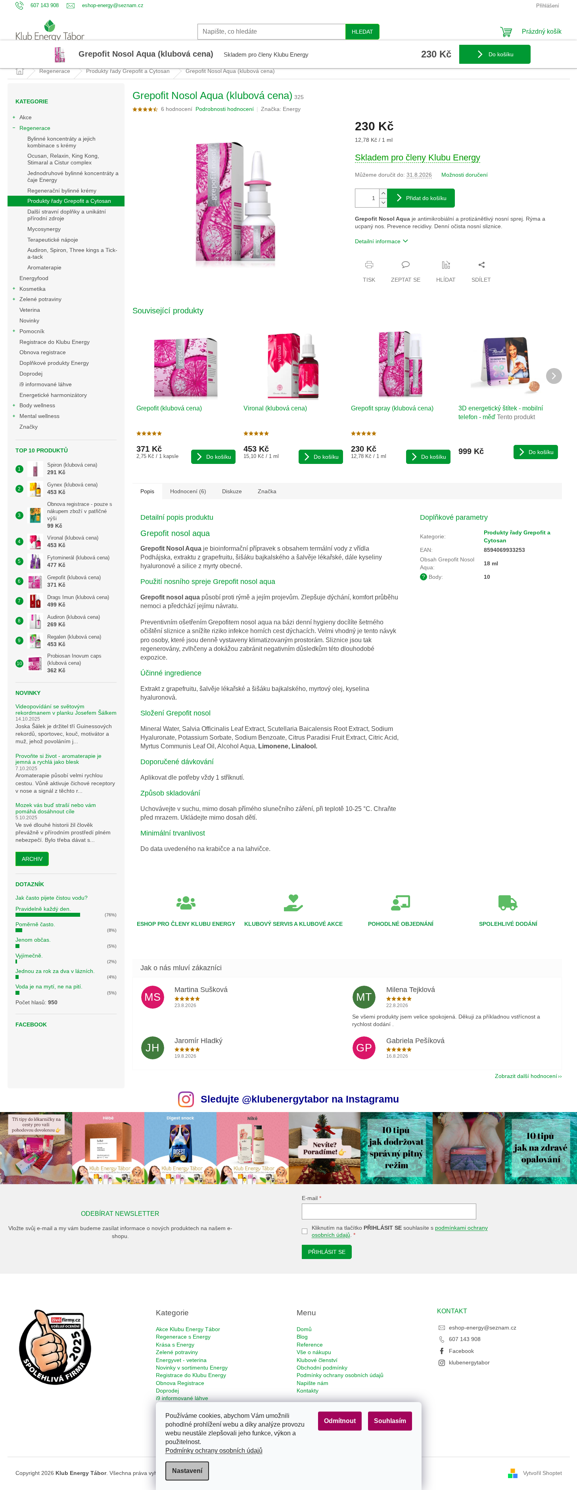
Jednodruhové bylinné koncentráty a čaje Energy (73, 176)
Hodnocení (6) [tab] (188, 491)
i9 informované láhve (45, 384)
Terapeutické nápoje (52, 240)
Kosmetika (32, 289)
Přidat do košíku (426, 198)
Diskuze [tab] (232, 491)
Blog (302, 1337)
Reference (310, 1344)
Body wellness (37, 405)
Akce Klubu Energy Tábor (188, 1329)
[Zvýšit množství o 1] (383, 193)
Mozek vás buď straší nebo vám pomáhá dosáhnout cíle (55, 808)
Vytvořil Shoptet (542, 1472)
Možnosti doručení (464, 175)
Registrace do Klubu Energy (55, 342)
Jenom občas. (33, 940)
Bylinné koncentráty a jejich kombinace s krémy (61, 142)
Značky (28, 427)
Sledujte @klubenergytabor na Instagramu (300, 1099)
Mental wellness (39, 416)
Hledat (362, 32)
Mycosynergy (44, 229)
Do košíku (500, 54)
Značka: (281, 109)
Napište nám (312, 1383)
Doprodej (30, 373)
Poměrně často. (35, 924)
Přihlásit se (326, 1252)
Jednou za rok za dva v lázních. (55, 971)
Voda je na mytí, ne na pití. (48, 986)
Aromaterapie (44, 267)
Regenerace (34, 128)
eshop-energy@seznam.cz (482, 1327)
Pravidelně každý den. (43, 909)
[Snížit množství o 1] (383, 202)
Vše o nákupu (314, 1352)
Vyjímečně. (29, 955)
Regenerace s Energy (183, 1337)
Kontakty (307, 1390)
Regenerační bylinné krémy (61, 190)
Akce (25, 117)
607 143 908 (465, 1339)
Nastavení (187, 1470)
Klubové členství (317, 1360)
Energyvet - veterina (181, 1360)
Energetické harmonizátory (53, 395)
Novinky (29, 320)
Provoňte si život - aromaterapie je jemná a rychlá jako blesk (58, 759)
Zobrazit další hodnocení (526, 1076)
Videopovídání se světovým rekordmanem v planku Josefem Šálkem (66, 709)
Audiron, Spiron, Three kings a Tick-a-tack (72, 253)
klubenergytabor (469, 1362)
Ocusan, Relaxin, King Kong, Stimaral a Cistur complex (63, 159)
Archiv (32, 859)
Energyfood (33, 278)
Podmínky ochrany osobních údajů (214, 1450)
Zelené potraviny (40, 299)
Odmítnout (340, 1421)
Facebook (461, 1351)
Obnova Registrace (180, 1383)
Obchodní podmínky (322, 1367)
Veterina (29, 310)
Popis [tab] (147, 491)
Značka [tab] (267, 491)
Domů (304, 1329)
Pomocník (31, 331)
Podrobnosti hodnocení (225, 109)
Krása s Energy (175, 1344)
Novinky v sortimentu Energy (192, 1367)
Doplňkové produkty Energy (54, 363)
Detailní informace (378, 241)
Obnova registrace (42, 352)
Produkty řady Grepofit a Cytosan (69, 201)
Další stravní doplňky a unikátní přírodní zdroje (66, 214)
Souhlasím (390, 1421)
